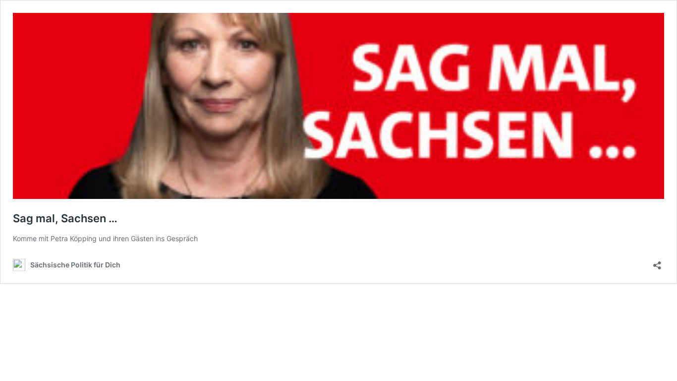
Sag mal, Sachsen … (65, 218)
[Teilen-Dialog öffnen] (657, 262)
